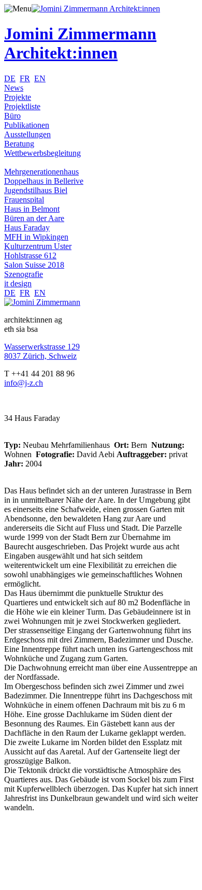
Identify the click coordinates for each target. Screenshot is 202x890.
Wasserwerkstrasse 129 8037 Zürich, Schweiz (42, 351)
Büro (12, 115)
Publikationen (26, 125)
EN (40, 78)
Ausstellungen (27, 134)
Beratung (19, 143)
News (13, 87)
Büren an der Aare (34, 218)
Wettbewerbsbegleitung (42, 153)
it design (18, 283)
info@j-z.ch (23, 382)
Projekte (17, 97)
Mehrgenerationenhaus (41, 171)
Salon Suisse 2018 (34, 264)
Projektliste (22, 106)
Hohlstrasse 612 (30, 255)
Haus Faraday (27, 227)
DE (10, 78)
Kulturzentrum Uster (37, 246)
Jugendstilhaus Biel (35, 190)
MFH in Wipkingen (36, 236)
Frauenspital (24, 199)
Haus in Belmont (32, 209)
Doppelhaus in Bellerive (43, 181)
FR (25, 78)
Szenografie (23, 274)
